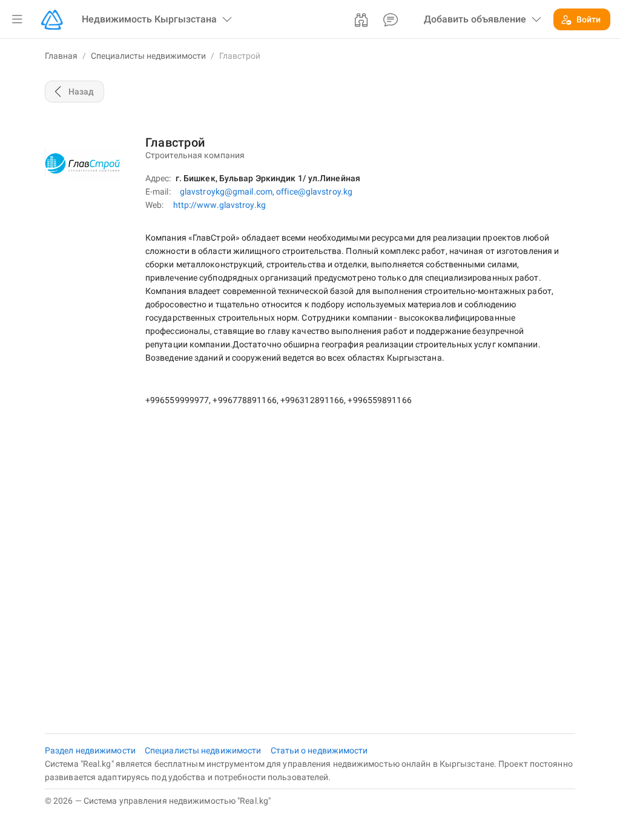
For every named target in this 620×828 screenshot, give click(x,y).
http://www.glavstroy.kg (219, 205)
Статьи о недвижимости (319, 750)
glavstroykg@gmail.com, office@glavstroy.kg (266, 191)
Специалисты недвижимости (148, 56)
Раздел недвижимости (91, 750)
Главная (61, 56)
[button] (16, 19)
